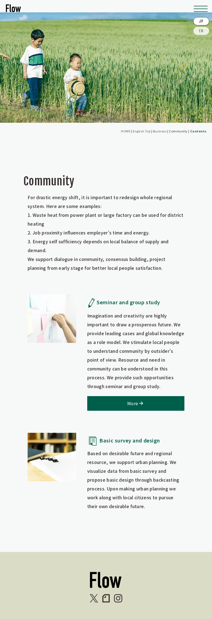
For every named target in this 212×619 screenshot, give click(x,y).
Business (159, 131)
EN (201, 31)
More (132, 403)
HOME (125, 131)
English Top (141, 131)
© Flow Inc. (9, 599)
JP (201, 21)
